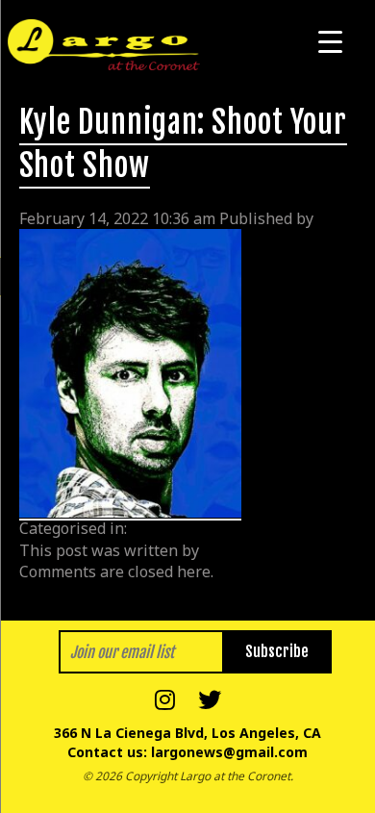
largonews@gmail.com (229, 752)
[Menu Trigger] (330, 40)
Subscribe (277, 651)
